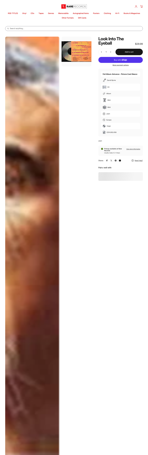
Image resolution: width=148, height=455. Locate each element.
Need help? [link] (139, 160)
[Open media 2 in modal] (76, 51)
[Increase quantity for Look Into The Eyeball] (111, 52)
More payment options (121, 65)
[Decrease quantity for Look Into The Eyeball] (100, 52)
